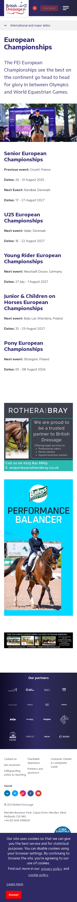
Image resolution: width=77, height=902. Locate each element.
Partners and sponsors (35, 770)
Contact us (10, 759)
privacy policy (51, 869)
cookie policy (38, 875)
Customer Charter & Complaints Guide (61, 762)
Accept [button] (13, 894)
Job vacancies (12, 764)
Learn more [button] (15, 884)
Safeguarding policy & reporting (15, 772)
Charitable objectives (34, 760)
